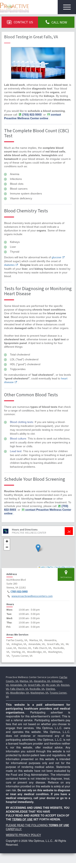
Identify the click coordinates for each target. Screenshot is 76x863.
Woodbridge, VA (19, 692)
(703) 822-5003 (19, 591)
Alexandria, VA (42, 681)
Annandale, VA (18, 685)
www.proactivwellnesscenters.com (32, 596)
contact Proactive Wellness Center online (32, 116)
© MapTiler (49, 567)
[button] (38, 548)
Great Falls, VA (36, 685)
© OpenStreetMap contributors (63, 567)
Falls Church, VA (19, 689)
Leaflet (42, 567)
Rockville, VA (37, 689)
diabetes (9, 264)
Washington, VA (39, 692)
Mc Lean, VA (53, 685)
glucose (56, 257)
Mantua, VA (26, 681)
